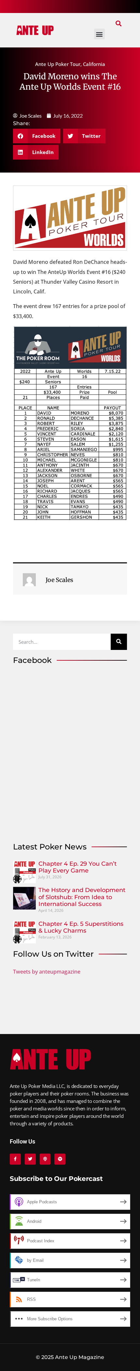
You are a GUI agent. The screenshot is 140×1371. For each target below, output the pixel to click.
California (94, 64)
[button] (118, 23)
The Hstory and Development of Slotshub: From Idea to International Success (81, 897)
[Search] (119, 642)
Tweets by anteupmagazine (46, 971)
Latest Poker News (50, 846)
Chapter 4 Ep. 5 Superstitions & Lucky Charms (80, 927)
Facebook (32, 660)
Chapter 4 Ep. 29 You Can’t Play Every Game (77, 867)
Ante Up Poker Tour (57, 64)
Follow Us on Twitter (53, 954)
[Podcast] (45, 1159)
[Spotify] (59, 1159)
